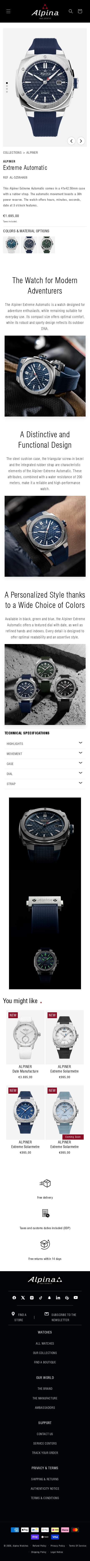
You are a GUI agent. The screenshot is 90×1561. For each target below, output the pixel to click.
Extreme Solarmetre (64, 1071)
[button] (8, 11)
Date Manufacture (26, 1071)
